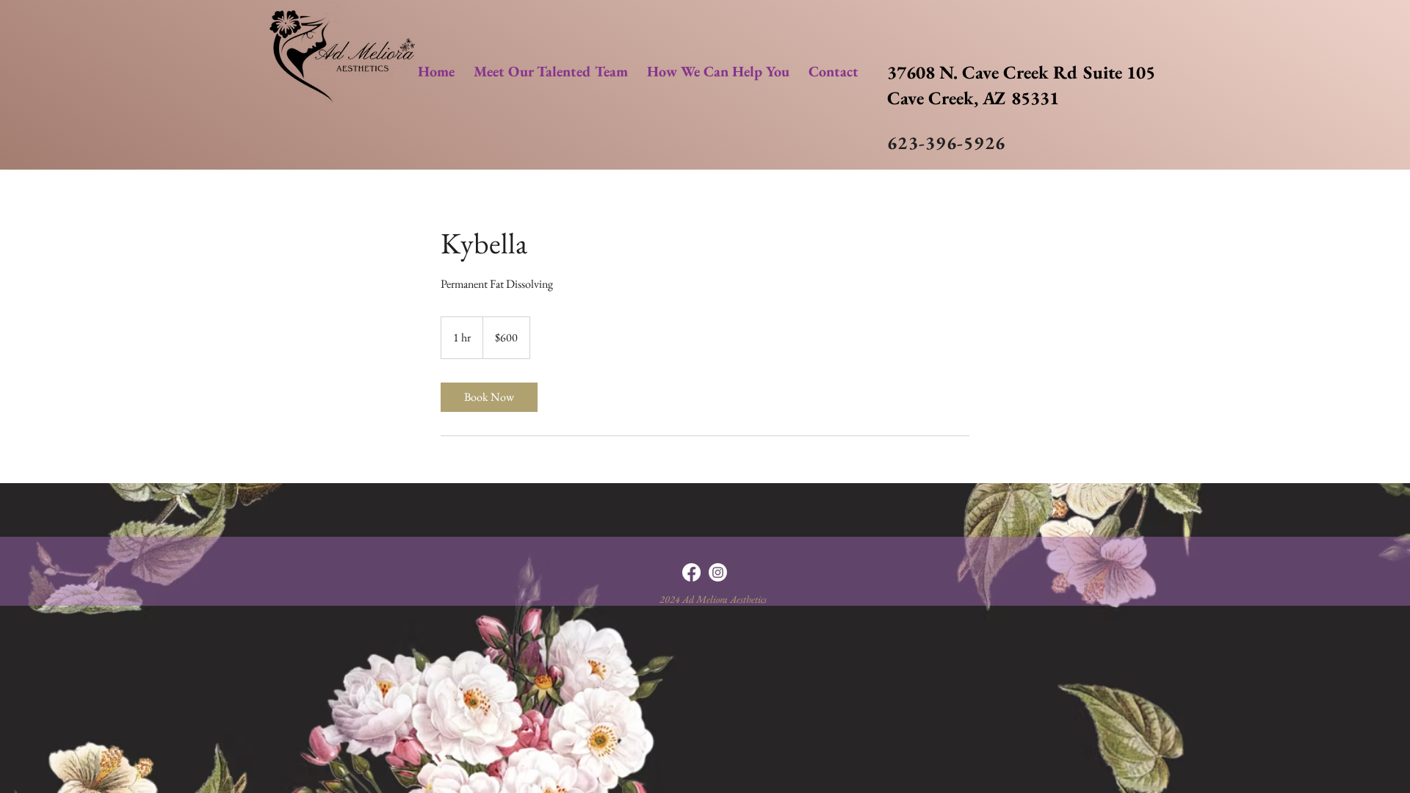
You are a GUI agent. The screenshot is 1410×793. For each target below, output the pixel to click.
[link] (489, 397)
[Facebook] (691, 572)
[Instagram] (718, 572)
